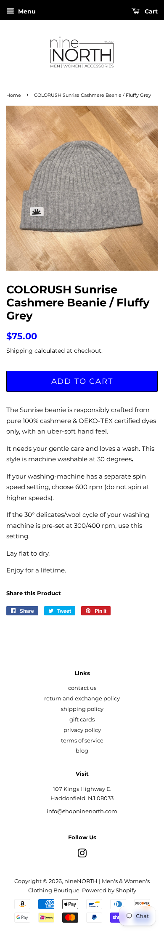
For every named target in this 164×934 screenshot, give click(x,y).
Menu (26, 11)
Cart (150, 11)
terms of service (82, 740)
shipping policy (82, 709)
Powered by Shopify (109, 890)
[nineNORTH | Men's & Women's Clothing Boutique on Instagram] (82, 855)
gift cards (82, 719)
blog (82, 751)
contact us (82, 688)
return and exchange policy (82, 698)
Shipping (19, 350)
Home (13, 95)
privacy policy (82, 730)
